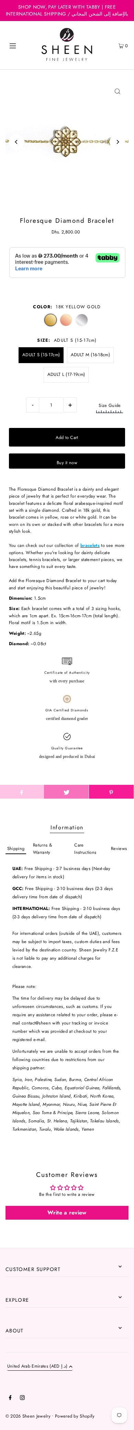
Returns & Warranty (42, 848)
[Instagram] (22, 1398)
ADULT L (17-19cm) (66, 374)
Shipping (16, 848)
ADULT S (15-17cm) (41, 354)
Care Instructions (85, 848)
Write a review (66, 1213)
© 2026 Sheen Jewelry (28, 1416)
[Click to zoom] (117, 91)
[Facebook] (10, 1398)
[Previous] (16, 142)
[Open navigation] (21, 45)
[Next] (117, 142)
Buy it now (67, 462)
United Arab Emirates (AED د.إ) (37, 1366)
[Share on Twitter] (66, 792)
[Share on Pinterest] (111, 792)
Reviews (119, 848)
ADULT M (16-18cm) (90, 354)
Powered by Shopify (75, 1416)
